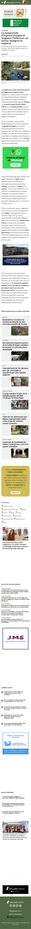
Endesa (24, 509)
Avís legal (22, 922)
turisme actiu (18, 516)
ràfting (12, 512)
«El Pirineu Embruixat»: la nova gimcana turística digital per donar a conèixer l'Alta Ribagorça (15, 599)
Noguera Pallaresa (20, 519)
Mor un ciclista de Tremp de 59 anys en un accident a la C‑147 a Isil (15, 700)
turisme (19, 512)
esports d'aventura (7, 519)
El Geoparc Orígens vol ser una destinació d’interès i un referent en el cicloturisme (15, 606)
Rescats (5, 317)
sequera (5, 512)
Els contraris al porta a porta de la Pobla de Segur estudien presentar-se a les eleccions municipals (15, 346)
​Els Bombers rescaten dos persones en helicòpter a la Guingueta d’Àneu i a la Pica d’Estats (13, 805)
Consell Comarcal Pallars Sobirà (10, 509)
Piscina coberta (7, 439)
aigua (4, 522)
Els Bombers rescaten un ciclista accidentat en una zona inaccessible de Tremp (15, 322)
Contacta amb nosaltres (13, 922)
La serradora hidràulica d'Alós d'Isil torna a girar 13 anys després (14, 724)
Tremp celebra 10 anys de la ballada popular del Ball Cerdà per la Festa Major (15, 396)
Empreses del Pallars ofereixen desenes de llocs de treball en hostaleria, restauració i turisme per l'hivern (15, 613)
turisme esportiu (7, 516)
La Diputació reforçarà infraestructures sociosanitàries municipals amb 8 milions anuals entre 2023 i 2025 (15, 591)
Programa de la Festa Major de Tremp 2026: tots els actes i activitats (13, 693)
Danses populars (7, 391)
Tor (4, 365)
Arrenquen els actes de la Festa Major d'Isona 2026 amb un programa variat (13, 716)
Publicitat (3, 922)
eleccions (5, 340)
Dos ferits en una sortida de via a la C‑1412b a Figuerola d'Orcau (13, 812)
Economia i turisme (7, 506)
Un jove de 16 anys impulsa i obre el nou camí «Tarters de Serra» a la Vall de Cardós (15, 708)
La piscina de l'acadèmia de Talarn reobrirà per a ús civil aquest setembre (15, 444)
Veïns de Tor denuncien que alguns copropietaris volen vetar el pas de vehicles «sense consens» (15, 420)
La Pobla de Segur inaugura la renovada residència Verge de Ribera (13, 797)
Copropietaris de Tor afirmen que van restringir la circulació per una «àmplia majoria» (15, 371)
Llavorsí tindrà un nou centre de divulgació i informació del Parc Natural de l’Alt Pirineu (15, 620)
